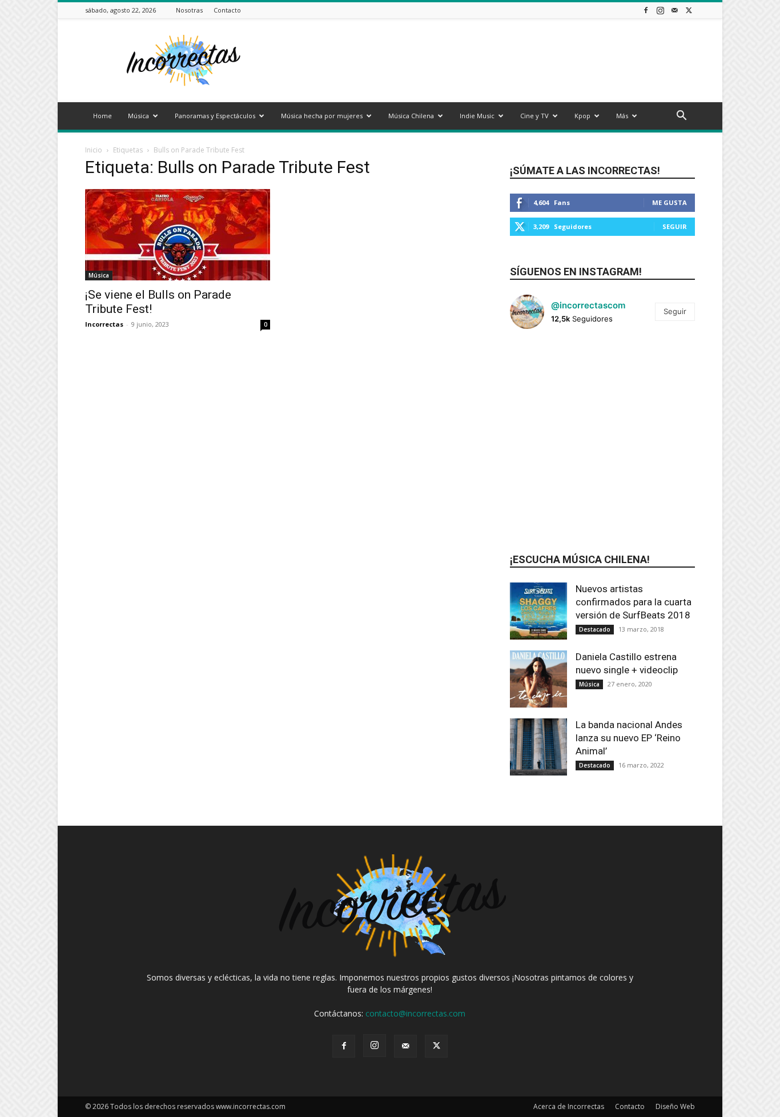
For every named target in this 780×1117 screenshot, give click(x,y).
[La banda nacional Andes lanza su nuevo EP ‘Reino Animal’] (538, 747)
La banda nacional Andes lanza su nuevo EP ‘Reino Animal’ (629, 738)
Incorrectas (104, 324)
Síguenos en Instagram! (576, 272)
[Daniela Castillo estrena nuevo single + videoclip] (538, 679)
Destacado (594, 629)
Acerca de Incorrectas (568, 1106)
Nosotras (189, 10)
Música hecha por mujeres (322, 115)
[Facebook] (646, 10)
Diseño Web (675, 1106)
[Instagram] (660, 10)
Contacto (227, 10)
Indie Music (477, 115)
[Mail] (674, 10)
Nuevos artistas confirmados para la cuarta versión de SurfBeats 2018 (633, 602)
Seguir (674, 226)
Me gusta (669, 202)
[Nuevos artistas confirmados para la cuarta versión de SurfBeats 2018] (538, 611)
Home (102, 115)
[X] (688, 10)
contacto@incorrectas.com (415, 1013)
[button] (681, 116)
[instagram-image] (541, 369)
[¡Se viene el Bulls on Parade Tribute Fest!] (177, 234)
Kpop (582, 115)
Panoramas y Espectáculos (215, 115)
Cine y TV (534, 115)
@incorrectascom (588, 305)
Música (138, 115)
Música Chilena (411, 115)
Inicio (93, 150)
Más (622, 115)
